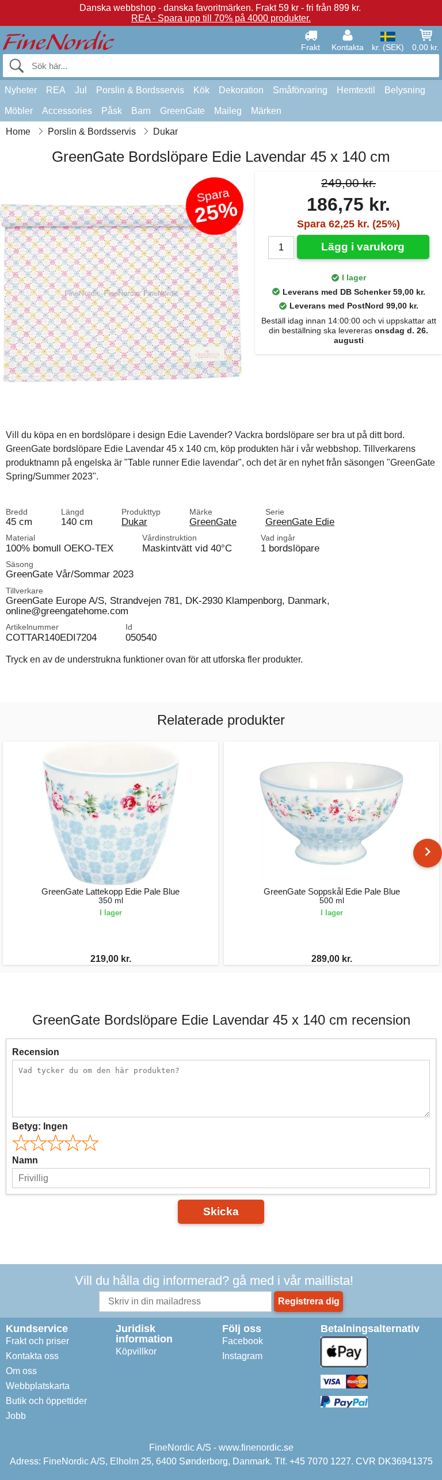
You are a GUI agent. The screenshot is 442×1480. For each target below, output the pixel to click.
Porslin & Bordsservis (140, 90)
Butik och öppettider (46, 1401)
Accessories (67, 111)
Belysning (404, 90)
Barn (141, 111)
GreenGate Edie (299, 521)
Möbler (19, 111)
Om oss (21, 1371)
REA (56, 90)
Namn (25, 1160)
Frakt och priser (37, 1341)
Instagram (242, 1356)
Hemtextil (356, 90)
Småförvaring (300, 90)
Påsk (111, 111)
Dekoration (241, 90)
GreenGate (182, 111)
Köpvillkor (136, 1351)
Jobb (16, 1416)
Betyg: (40, 1126)
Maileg (228, 111)
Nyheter (21, 90)
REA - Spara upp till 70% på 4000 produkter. (221, 18)
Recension (35, 1052)
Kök (201, 90)
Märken (266, 111)
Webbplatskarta (38, 1386)
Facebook (242, 1341)
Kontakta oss (32, 1356)
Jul (81, 90)
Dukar (134, 521)
